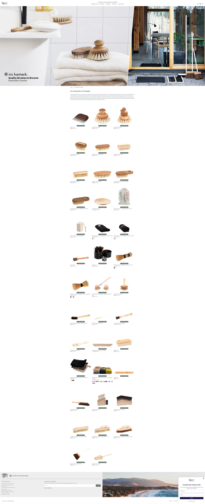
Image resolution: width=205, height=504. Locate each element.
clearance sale (121, 3)
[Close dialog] (203, 478)
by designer (108, 3)
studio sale (114, 3)
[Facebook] (44, 488)
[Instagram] (46, 488)
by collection (101, 3)
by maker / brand (94, 3)
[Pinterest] (48, 488)
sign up (98, 485)
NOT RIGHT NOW (191, 501)
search (170, 500)
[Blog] (50, 488)
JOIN (191, 498)
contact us (175, 500)
